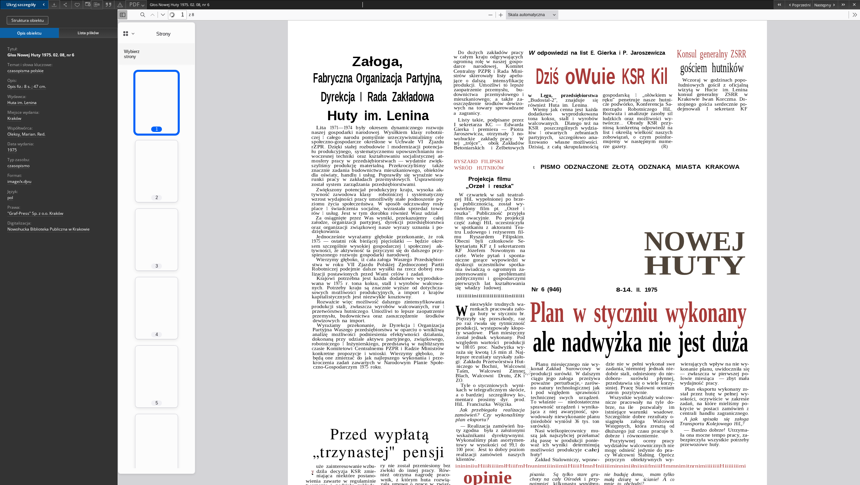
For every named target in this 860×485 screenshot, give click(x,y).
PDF (134, 4)
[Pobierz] (54, 4)
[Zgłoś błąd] (120, 4)
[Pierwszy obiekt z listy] (779, 4)
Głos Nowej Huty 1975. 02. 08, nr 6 (40, 55)
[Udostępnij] (65, 4)
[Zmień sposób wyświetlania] (87, 4)
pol (10, 197)
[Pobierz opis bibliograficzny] (96, 4)
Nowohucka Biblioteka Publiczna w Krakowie (48, 229)
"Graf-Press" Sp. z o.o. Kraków (35, 213)
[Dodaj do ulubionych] (77, 4)
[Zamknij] (854, 4)
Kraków (14, 118)
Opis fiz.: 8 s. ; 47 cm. (26, 86)
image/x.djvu (19, 181)
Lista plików (88, 32)
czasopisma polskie (25, 71)
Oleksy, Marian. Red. (26, 134)
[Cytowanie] (108, 4)
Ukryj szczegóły (21, 4)
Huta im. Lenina (22, 102)
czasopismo (18, 165)
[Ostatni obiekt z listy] (843, 4)
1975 (12, 150)
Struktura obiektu (27, 20)
